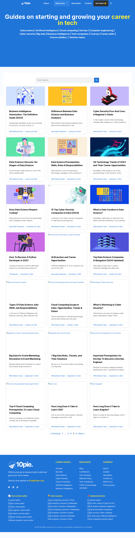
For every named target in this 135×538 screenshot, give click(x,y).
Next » (81, 433)
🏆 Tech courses (55, 496)
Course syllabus (59, 37)
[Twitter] (9, 487)
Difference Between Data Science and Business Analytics (64, 114)
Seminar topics (77, 37)
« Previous (55, 433)
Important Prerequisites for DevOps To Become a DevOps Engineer (108, 358)
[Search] (96, 80)
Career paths (108, 34)
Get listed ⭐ (100, 3)
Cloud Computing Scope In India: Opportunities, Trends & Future (66, 307)
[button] (111, 3)
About (46, 3)
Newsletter (76, 3)
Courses (94, 34)
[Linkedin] (13, 487)
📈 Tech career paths (17, 496)
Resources (60, 3)
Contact (88, 3)
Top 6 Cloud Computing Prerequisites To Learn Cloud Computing (24, 409)
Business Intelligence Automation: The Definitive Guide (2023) (23, 114)
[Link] (17, 487)
